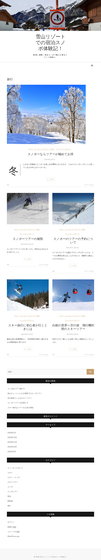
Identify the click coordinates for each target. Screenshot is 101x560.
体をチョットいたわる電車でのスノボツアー (25, 393)
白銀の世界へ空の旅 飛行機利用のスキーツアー (73, 327)
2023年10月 (12, 447)
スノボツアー (45, 149)
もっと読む (50, 179)
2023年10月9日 (72, 334)
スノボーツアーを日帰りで (18, 403)
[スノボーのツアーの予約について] (73, 208)
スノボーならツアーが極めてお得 (50, 154)
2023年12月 (12, 437)
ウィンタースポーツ (64, 149)
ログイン (11, 522)
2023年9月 (12, 451)
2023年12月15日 (27, 244)
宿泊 (9, 496)
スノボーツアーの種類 (28, 239)
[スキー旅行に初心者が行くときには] (28, 295)
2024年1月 (12, 433)
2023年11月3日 (27, 334)
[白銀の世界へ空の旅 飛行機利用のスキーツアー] (73, 295)
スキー (10, 473)
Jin (8, 185)
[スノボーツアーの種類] (28, 208)
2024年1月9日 (49, 159)
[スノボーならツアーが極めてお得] (50, 114)
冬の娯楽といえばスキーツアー (20, 398)
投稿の (12, 527)
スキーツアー (13, 482)
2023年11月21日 (72, 248)
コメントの (14, 531)
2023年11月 (12, 442)
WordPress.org (13, 536)
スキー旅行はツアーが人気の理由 (20, 407)
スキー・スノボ (33, 149)
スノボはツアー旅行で (16, 389)
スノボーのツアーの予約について (73, 240)
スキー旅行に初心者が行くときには (27, 327)
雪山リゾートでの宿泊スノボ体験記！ (50, 42)
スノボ (10, 487)
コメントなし (89, 185)
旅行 (52, 149)
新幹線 (10, 501)
